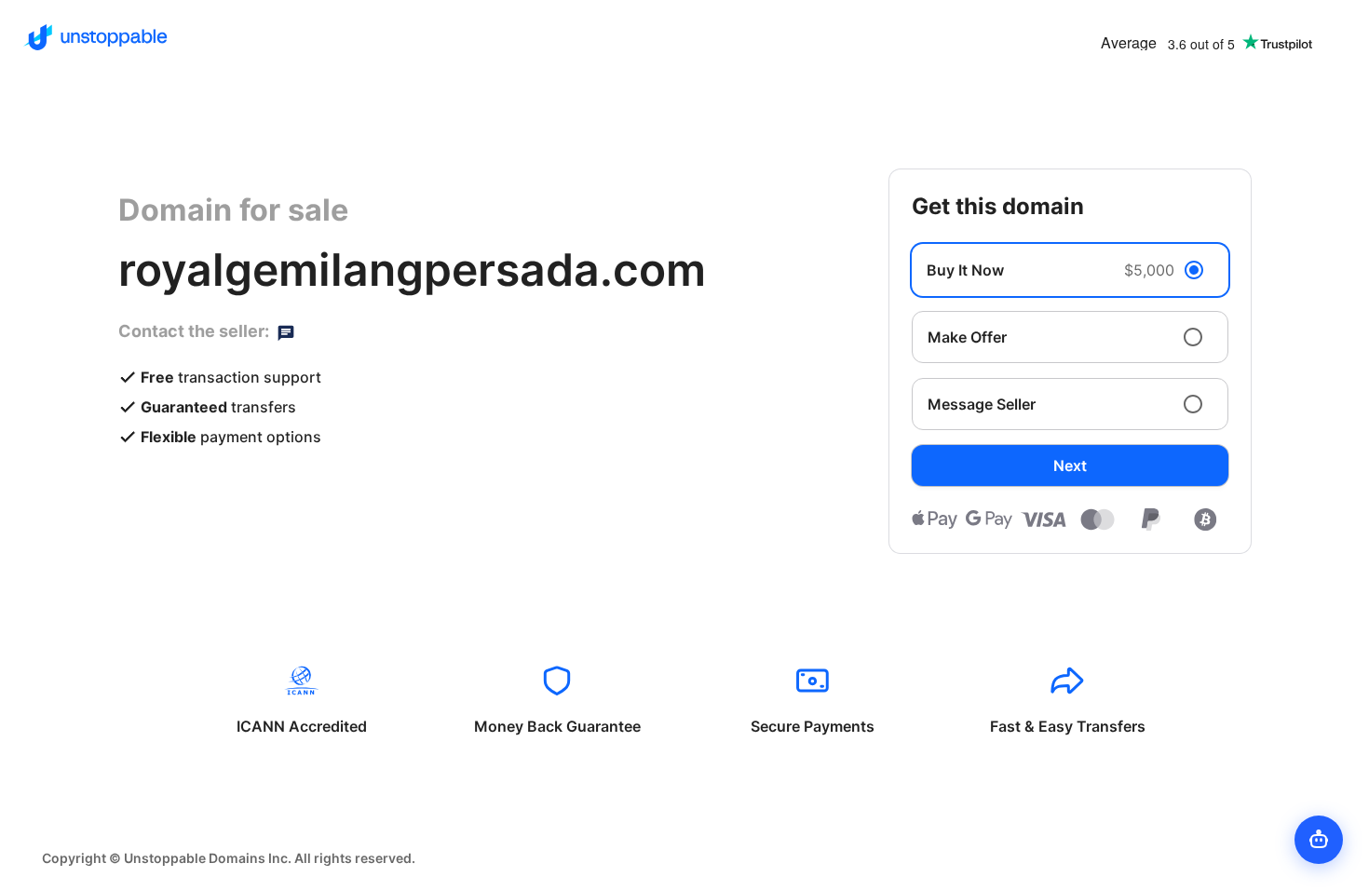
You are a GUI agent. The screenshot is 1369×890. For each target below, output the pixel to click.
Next (1070, 465)
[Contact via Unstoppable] (286, 331)
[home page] (95, 37)
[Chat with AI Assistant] (1318, 840)
